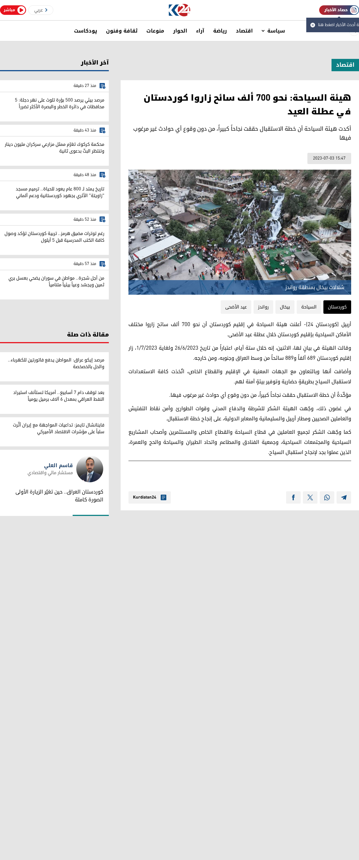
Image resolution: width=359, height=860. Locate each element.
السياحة (309, 307)
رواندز (263, 307)
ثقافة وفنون (121, 31)
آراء (200, 31)
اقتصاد (244, 31)
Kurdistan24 (144, 497)
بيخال (285, 307)
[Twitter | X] (310, 497)
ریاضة (220, 31)
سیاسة (276, 31)
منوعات (155, 31)
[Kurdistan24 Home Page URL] (179, 10)
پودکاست (85, 31)
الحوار (180, 31)
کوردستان (337, 307)
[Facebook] (293, 497)
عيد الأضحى (236, 307)
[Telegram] (344, 497)
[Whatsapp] (327, 497)
